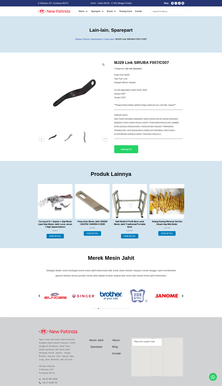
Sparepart (95, 11)
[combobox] (167, 11)
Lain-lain (98, 30)
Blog (166, 3)
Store (87, 39)
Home (78, 39)
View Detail (55, 236)
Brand (110, 11)
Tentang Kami (125, 11)
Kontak (138, 11)
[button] (103, 64)
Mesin (81, 11)
